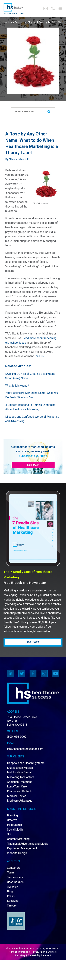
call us (40, 356)
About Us (13, 861)
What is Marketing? (17, 385)
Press (11, 896)
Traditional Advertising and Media (27, 843)
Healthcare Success (14, 22)
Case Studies (15, 882)
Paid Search (14, 824)
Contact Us (13, 867)
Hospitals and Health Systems (26, 763)
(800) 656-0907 (16, 736)
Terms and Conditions (19, 952)
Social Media (15, 829)
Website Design (17, 853)
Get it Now (33, 642)
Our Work (12, 886)
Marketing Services (21, 809)
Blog (30, 22)
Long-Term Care (17, 786)
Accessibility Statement (39, 955)
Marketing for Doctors (20, 777)
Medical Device (16, 796)
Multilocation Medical (20, 767)
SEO (9, 834)
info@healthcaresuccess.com (25, 749)
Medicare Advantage (19, 800)
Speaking (12, 900)
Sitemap (52, 952)
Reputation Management (22, 848)
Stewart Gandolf (19, 159)
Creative (12, 820)
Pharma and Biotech (19, 791)
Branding (12, 815)
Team (10, 872)
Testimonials (15, 877)
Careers (12, 905)
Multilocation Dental (19, 772)
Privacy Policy (38, 952)
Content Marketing (18, 839)
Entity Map (20, 955)
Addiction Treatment (19, 782)
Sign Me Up (33, 464)
